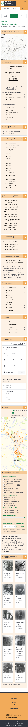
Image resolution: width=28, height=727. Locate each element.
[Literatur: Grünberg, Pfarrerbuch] (24, 324)
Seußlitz (13, 549)
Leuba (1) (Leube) (8, 544)
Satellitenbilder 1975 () (12, 512)
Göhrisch (12, 542)
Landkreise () (9, 497)
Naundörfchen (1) (9, 545)
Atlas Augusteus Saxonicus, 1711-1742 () (13, 482)
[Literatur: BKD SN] (24, 330)
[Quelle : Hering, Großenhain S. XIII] (24, 310)
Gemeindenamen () (11, 501)
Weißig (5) (20, 549)
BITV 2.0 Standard (17, 725)
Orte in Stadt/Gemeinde (21, 410)
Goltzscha (18, 540)
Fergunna (10, 483)
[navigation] (14, 16)
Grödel (6, 542)
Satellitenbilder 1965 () (12, 510)
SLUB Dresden (19, 479)
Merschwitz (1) (20, 544)
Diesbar (13, 78)
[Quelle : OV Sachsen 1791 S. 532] (24, 308)
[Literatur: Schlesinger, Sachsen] (24, 322)
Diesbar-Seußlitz (13, 80)
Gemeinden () (10, 499)
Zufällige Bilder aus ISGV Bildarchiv (11, 556)
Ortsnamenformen (9, 283)
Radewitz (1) (12, 72)
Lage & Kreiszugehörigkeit (11, 32)
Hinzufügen (21, 526)
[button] (24, 94)
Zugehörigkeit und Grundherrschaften (10, 237)
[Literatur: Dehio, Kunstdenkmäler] (24, 332)
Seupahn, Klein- (5, 16)
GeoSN (20, 492)
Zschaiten (6, 551)
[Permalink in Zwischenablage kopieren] (24, 344)
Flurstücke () (9, 505)
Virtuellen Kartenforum (10, 531)
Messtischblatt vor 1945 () (13, 492)
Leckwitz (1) (20, 542)
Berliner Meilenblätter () (12, 486)
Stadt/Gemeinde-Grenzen (20, 413)
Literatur (6, 317)
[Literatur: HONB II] (24, 327)
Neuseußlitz (19, 545)
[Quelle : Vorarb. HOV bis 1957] (24, 305)
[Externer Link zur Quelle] (22, 288)
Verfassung (7, 62)
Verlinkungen (8, 339)
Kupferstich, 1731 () (13, 479)
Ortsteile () (9, 503)
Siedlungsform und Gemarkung (9, 127)
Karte (6, 407)
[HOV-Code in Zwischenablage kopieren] (17, 26)
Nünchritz (13, 24)
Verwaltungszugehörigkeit (11, 196)
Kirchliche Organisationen (11, 256)
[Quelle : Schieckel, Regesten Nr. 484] (24, 293)
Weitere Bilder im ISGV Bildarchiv (11, 684)
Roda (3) (6, 549)
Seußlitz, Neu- (22, 16)
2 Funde (21, 372)
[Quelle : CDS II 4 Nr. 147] (24, 288)
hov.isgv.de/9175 (18, 344)
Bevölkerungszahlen (10, 139)
